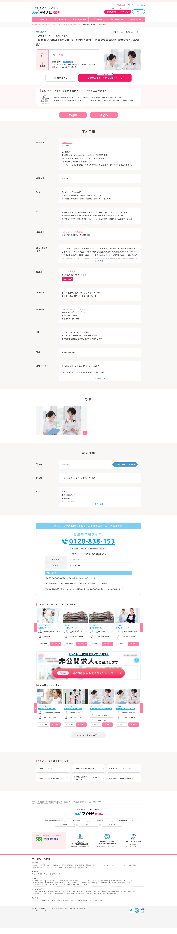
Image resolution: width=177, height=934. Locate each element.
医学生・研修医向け (67, 865)
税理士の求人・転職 (113, 891)
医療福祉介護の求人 (83, 867)
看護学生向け (56, 865)
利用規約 (65, 824)
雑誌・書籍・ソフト (129, 880)
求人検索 (99, 19)
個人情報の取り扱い (123, 820)
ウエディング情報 (38, 883)
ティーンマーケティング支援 (91, 880)
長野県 (53, 25)
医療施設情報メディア (124, 883)
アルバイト (113, 865)
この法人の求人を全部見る (88, 735)
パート (120, 865)
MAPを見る (67, 279)
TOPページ (43, 19)
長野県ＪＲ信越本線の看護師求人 (122, 768)
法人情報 (104, 114)
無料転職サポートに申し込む (117, 12)
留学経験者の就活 (45, 865)
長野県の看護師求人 (46, 768)
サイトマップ (100, 820)
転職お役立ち (137, 19)
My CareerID (112, 883)
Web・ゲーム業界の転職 (46, 891)
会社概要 (43, 908)
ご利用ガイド (61, 19)
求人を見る (55, 644)
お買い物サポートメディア (40, 884)
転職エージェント (78, 891)
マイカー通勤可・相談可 (69, 272)
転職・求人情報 (79, 865)
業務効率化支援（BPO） (48, 900)
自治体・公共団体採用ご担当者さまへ (53, 820)
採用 (66, 908)
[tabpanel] (122, 63)
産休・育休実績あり (68, 232)
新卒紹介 (68, 891)
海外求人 (88, 865)
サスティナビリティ (58, 908)
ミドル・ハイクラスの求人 (100, 865)
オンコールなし (81, 309)
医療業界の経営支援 (99, 893)
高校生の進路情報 (37, 874)
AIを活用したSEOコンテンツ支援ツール (78, 884)
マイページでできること (137, 5)
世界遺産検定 (49, 883)
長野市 (60, 25)
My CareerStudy (102, 883)
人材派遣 (34, 891)
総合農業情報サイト (60, 883)
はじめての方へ (80, 19)
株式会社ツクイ (42, 32)
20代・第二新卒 (59, 891)
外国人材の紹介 (111, 893)
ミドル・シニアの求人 (130, 865)
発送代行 (59, 900)
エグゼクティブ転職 (90, 891)
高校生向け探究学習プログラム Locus (54, 874)
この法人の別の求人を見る (124, 464)
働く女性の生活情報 (116, 880)
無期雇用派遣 (80, 893)
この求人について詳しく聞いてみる (105, 76)
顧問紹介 (123, 891)
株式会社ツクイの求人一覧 (72, 25)
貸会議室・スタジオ (70, 900)
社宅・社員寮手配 (83, 900)
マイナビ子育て (72, 883)
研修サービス (36, 900)
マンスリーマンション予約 (57, 884)
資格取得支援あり (80, 232)
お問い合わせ (88, 824)
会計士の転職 (102, 891)
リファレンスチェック (96, 900)
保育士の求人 (70, 893)
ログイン (138, 11)
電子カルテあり (67, 142)
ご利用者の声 (118, 19)
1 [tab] (122, 68)
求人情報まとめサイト (38, 880)
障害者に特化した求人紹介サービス (43, 867)
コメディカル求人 (48, 893)
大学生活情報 (104, 880)
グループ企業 (72, 908)
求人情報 (73, 114)
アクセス (49, 908)
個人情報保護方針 (81, 908)
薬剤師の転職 (131, 891)
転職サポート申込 (112, 824)
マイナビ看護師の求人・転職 (40, 25)
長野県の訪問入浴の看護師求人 (121, 778)
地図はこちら (67, 62)
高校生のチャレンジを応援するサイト (70, 880)
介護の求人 (89, 893)
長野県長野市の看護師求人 (84, 768)
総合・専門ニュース (52, 880)
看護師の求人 (37, 893)
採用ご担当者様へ (121, 5)
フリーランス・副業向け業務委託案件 (65, 867)
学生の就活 (35, 865)
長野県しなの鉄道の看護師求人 (50, 778)
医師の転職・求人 (60, 893)
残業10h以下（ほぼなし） (69, 309)
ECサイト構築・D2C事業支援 (87, 883)
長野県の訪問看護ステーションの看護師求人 (87, 778)
